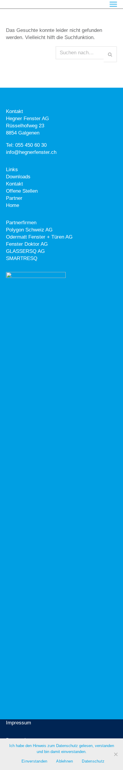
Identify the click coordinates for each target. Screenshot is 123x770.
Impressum (18, 723)
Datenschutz (93, 761)
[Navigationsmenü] (113, 4)
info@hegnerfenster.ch (31, 152)
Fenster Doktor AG (27, 244)
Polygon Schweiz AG (29, 230)
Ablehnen (64, 761)
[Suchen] (110, 54)
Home (12, 205)
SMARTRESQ (21, 258)
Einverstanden (34, 761)
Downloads (18, 177)
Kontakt (14, 184)
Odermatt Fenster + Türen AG (39, 237)
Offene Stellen (22, 191)
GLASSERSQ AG (25, 251)
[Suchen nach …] (31, 54)
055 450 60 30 (31, 145)
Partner (14, 198)
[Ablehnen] (116, 754)
